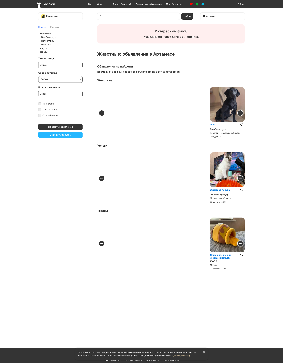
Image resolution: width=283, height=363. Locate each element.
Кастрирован (49, 109)
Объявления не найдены (115, 66)
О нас (100, 4)
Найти (187, 16)
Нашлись (46, 44)
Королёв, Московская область (225, 133)
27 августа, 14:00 (218, 202)
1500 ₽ (213, 261)
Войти (240, 4)
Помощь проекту (133, 360)
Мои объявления (174, 4)
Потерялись (47, 40)
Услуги (43, 48)
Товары (43, 51)
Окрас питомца (47, 72)
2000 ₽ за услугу (219, 194)
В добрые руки (49, 37)
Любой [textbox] (44, 64)
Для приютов (152, 360)
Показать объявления (60, 126)
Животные (52, 16)
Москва (214, 265)
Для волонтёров (172, 360)
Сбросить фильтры (60, 134)
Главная (42, 27)
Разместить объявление (149, 4)
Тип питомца (46, 58)
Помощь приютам (112, 360)
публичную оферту (181, 355)
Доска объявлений (122, 4)
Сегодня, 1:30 (216, 136)
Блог (90, 4)
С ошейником (50, 115)
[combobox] (60, 65)
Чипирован (48, 103)
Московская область (220, 198)
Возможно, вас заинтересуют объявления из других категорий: (138, 71)
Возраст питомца (49, 87)
